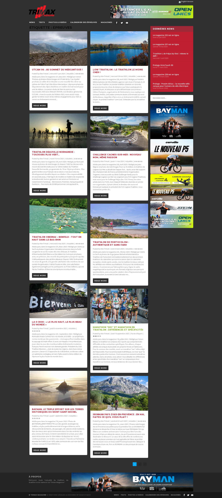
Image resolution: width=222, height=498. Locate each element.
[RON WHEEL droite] (171, 186)
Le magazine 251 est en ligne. (166, 44)
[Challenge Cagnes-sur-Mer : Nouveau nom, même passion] (119, 133)
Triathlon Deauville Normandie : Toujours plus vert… (53, 153)
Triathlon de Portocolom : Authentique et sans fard (111, 243)
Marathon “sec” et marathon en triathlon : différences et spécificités (118, 328)
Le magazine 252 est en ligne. (166, 35)
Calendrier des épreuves (83, 22)
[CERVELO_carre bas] (171, 172)
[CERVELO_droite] (171, 200)
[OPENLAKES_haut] (151, 11)
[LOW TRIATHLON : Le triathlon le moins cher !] (119, 48)
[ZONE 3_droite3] (171, 213)
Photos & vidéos (57, 22)
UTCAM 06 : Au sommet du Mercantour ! (57, 69)
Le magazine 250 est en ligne (166, 74)
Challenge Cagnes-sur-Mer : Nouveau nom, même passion (117, 156)
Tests (42, 22)
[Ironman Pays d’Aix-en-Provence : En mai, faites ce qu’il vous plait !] (119, 393)
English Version (187, 1)
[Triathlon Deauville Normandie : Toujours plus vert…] (58, 130)
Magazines (106, 22)
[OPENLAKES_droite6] (171, 227)
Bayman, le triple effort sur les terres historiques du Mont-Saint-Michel (58, 410)
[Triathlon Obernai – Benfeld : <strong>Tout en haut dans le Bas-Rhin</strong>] (58, 216)
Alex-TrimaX (44, 74)
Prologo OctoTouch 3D (163, 65)
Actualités (70, 74)
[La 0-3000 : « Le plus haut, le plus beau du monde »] (58, 300)
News (32, 22)
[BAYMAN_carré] (171, 138)
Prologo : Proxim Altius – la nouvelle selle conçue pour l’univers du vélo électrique (171, 85)
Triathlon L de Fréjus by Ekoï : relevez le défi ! (170, 54)
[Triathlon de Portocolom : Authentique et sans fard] (119, 221)
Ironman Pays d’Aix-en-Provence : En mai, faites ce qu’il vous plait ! (119, 415)
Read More (40, 105)
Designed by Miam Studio (79, 495)
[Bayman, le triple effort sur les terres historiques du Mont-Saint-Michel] (58, 388)
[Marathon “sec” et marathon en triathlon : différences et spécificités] (119, 306)
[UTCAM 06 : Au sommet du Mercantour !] (58, 48)
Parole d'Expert (136, 334)
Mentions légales (57, 495)
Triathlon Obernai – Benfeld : (56, 238)
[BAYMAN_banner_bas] (132, 491)
